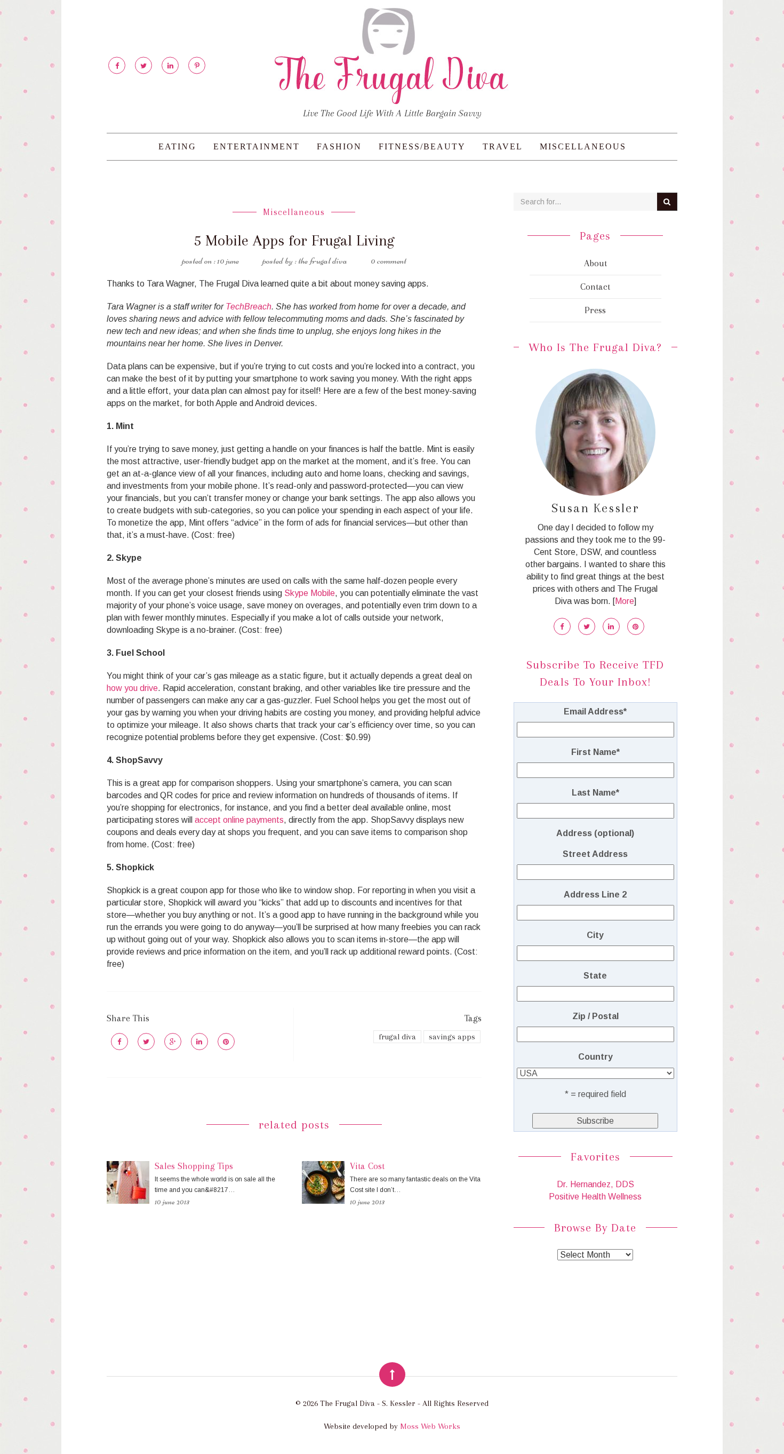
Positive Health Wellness (595, 1196)
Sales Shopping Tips (194, 1166)
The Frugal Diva (322, 260)
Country (595, 1056)
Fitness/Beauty (422, 146)
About (595, 263)
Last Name (595, 792)
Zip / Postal (595, 1016)
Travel (503, 146)
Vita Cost (367, 1166)
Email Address (595, 711)
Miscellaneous (583, 146)
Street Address (595, 854)
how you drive (132, 688)
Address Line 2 (595, 894)
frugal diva (397, 1037)
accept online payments (239, 819)
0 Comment (388, 260)
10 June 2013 (172, 1201)
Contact (595, 286)
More (624, 601)
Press (595, 310)
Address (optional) (595, 833)
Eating (177, 146)
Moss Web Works (430, 1426)
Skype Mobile (309, 593)
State (595, 975)
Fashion (339, 146)
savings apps (452, 1037)
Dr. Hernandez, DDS (595, 1184)
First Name (595, 752)
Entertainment (256, 146)
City (595, 935)
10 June (228, 260)
